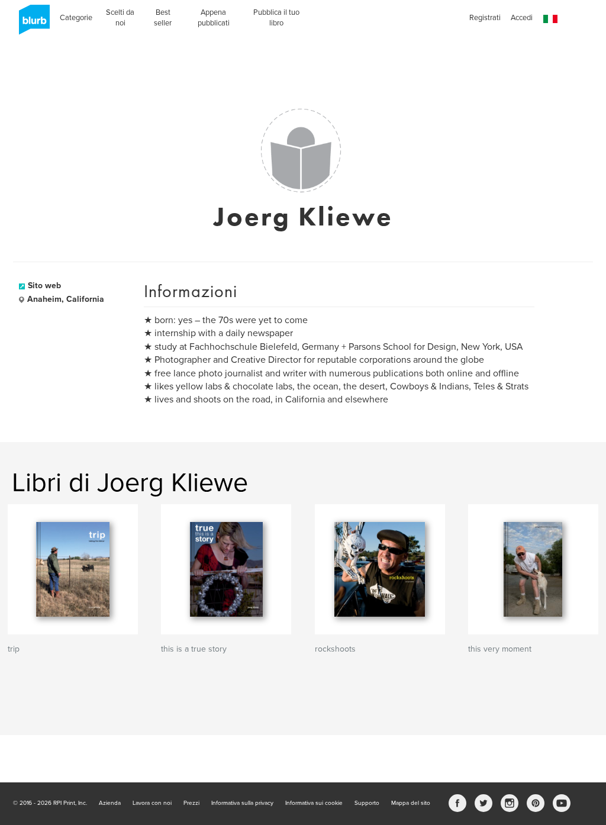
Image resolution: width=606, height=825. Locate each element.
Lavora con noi (152, 803)
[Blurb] (30, 24)
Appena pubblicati (214, 18)
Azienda (110, 803)
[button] (550, 19)
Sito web (44, 286)
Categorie (76, 17)
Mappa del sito (410, 803)
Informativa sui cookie (314, 803)
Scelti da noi (120, 18)
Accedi (522, 17)
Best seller (163, 18)
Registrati (485, 17)
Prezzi (191, 803)
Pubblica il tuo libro (276, 18)
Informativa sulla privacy (242, 803)
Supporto (366, 803)
